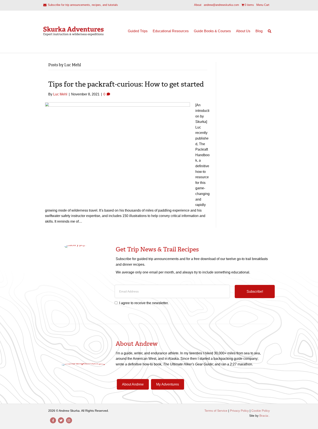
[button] (255, 291)
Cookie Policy (260, 410)
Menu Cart (262, 4)
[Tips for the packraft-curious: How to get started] (117, 149)
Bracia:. (264, 415)
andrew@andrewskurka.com (221, 4)
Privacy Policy (239, 410)
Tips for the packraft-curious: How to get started (126, 84)
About (197, 4)
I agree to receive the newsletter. (144, 303)
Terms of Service (215, 410)
